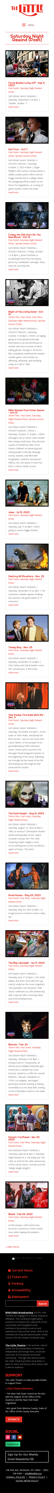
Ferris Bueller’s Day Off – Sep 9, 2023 (26, 84)
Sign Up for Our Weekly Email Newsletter (23, 1457)
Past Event (13, 88)
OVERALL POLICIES (15, 1477)
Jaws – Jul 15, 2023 (19, 512)
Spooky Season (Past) (26, 155)
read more (13, 106)
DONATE (14, 1419)
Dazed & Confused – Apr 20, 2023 (24, 1138)
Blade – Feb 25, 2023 (20, 1214)
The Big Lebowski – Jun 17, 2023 (26, 962)
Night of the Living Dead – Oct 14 (25, 313)
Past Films (37, 317)
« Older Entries (12, 1246)
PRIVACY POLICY (37, 1477)
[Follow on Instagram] (7, 1437)
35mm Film (13, 317)
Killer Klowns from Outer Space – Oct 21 (26, 411)
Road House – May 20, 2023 (24, 895)
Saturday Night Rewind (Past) (22, 320)
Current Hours (22, 1270)
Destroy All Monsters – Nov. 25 (26, 576)
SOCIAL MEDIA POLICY (27, 1480)
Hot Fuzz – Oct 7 (17, 149)
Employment (20, 1297)
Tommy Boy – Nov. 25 (20, 647)
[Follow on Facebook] (13, 1437)
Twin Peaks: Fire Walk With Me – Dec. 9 (26, 716)
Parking (17, 1283)
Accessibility (21, 1290)
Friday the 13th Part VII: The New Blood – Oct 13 (24, 236)
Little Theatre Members (20, 1388)
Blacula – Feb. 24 (18, 1044)
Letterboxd (13, 1444)
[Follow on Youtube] (19, 1437)
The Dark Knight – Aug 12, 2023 (26, 813)
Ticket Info (20, 1277)
